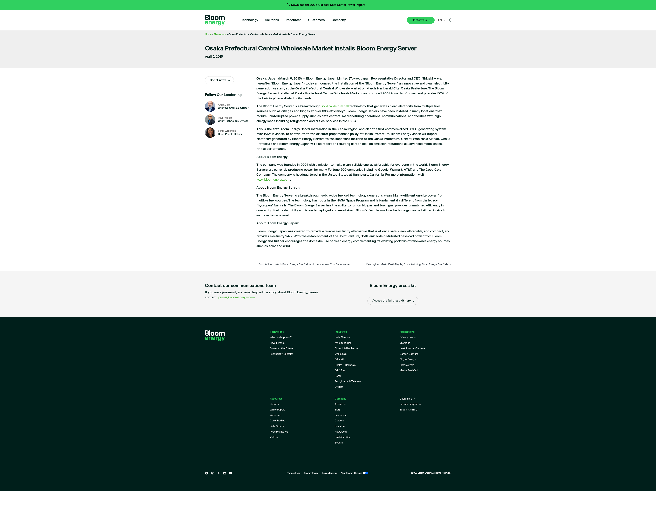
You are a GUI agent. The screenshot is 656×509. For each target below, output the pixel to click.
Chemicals (340, 354)
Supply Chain (407, 409)
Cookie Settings (329, 473)
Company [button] (339, 20)
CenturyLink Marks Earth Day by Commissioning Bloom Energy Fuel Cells (408, 264)
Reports (274, 404)
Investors (340, 426)
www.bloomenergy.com (273, 180)
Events (339, 442)
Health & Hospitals (345, 365)
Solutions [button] (272, 20)
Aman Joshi (224, 104)
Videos (274, 437)
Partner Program (409, 404)
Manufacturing (343, 343)
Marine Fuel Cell (409, 370)
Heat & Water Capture (412, 348)
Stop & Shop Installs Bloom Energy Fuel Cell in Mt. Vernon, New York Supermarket (303, 264)
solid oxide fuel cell (335, 106)
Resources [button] (293, 20)
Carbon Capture (409, 354)
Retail (338, 376)
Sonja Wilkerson (227, 130)
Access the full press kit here (391, 300)
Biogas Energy (408, 359)
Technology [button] (249, 20)
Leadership (341, 415)
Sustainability (342, 437)
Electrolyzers (407, 365)
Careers (339, 420)
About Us (340, 404)
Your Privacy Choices (351, 473)
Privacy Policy (311, 473)
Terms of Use (293, 473)
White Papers (277, 409)
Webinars (275, 415)
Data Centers (342, 337)
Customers (316, 20)
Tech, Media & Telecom (348, 381)
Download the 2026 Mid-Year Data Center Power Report (328, 5)
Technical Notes (279, 431)
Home (208, 34)
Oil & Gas (340, 370)
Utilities (339, 387)
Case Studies (277, 420)
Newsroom (220, 34)
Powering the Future (281, 348)
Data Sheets (277, 426)
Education (340, 359)
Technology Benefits (281, 354)
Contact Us (419, 20)
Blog (337, 409)
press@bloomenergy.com (236, 297)
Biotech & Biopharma (346, 348)
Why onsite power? (281, 337)
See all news (218, 80)
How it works (277, 343)
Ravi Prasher (225, 117)
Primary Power (408, 337)
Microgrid (405, 343)
